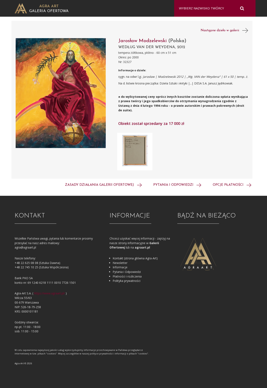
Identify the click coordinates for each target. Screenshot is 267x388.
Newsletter (120, 263)
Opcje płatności (228, 185)
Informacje (120, 267)
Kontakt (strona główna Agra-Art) (135, 258)
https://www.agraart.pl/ (49, 293)
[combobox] (212, 8)
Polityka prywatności (126, 281)
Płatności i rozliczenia (127, 276)
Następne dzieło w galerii (221, 30)
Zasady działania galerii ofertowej (100, 185)
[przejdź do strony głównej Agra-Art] (21, 8)
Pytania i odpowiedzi (173, 185)
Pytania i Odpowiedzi (127, 272)
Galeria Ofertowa (49, 11)
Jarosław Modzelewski (143, 40)
